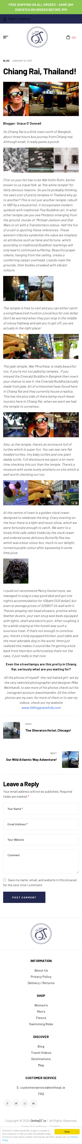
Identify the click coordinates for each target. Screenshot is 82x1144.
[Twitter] (16, 1103)
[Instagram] (25, 1103)
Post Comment (24, 897)
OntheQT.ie (38, 1121)
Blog (6, 60)
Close (67, 1131)
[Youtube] (33, 1103)
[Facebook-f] (7, 1103)
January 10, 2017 (22, 60)
